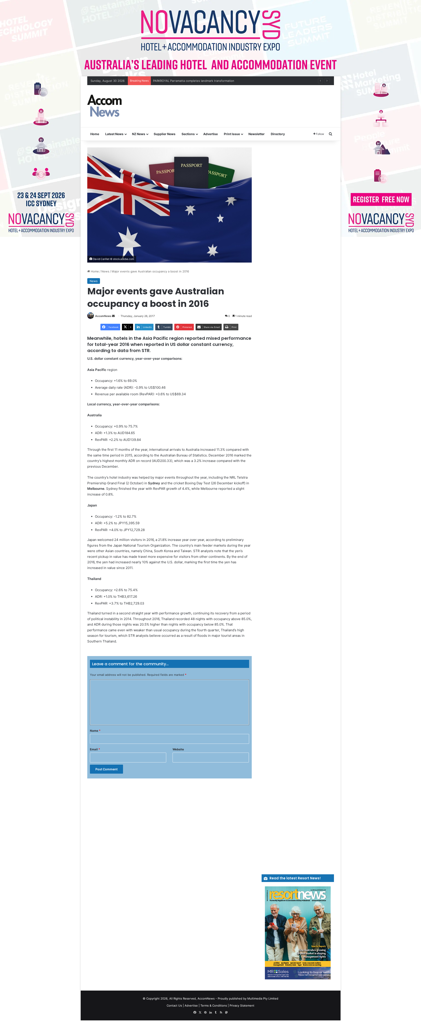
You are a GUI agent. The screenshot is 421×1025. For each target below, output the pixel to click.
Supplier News (164, 134)
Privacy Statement (242, 1005)
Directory (278, 134)
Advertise (210, 134)
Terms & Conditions (213, 1005)
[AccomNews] (104, 106)
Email (95, 749)
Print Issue (232, 134)
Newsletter (256, 134)
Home (94, 134)
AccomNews (103, 316)
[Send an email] (113, 316)
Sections (188, 134)
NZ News (138, 134)
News (105, 271)
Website (178, 749)
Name (95, 730)
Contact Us (174, 1005)
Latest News (114, 134)
